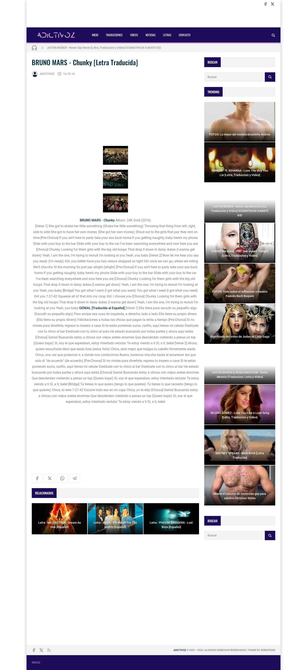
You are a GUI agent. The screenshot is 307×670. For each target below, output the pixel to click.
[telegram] (74, 478)
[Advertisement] (153, 17)
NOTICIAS (151, 35)
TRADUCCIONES (114, 35)
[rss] (49, 650)
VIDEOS (134, 35)
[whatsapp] (62, 478)
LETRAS (167, 35)
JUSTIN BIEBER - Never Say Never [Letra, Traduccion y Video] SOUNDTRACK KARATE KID (104, 47)
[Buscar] (273, 35)
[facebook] (265, 4)
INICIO (95, 35)
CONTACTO (184, 35)
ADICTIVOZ (47, 73)
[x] (272, 4)
